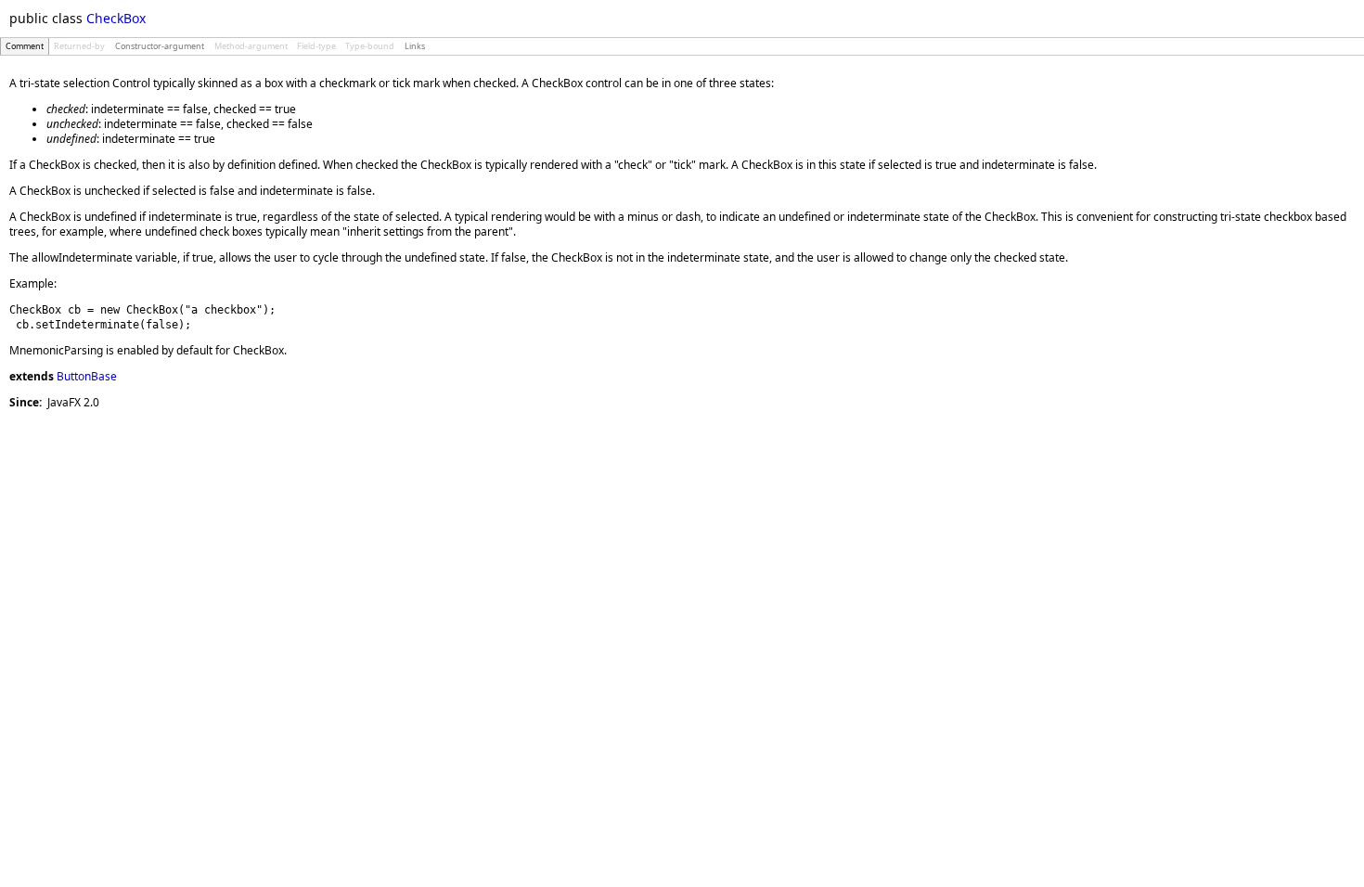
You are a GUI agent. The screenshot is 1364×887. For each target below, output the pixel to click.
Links (415, 46)
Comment (24, 46)
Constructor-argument (159, 46)
